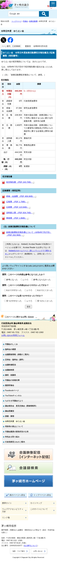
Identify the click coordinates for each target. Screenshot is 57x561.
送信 (28, 307)
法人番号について (30, 546)
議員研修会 (9, 385)
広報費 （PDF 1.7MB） (16, 202)
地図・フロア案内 (18, 551)
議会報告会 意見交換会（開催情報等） (21, 406)
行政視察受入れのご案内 (15, 442)
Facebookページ (12, 390)
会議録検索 (9, 370)
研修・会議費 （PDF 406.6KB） (20, 196)
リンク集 (6, 518)
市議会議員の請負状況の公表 (16, 432)
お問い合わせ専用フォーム (13, 335)
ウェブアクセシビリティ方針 (12, 510)
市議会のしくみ (11, 344)
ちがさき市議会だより (14, 401)
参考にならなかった (42, 280)
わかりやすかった (14, 290)
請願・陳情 (9, 416)
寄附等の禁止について (14, 426)
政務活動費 (33, 21)
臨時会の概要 (10, 349)
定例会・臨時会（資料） (15, 360)
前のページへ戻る (17, 495)
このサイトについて (39, 509)
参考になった (12, 280)
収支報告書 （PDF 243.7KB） (19, 182)
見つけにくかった (45, 301)
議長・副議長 (10, 375)
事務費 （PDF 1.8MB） (16, 218)
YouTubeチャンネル (13, 396)
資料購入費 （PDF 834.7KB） (19, 213)
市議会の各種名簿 (12, 380)
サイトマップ (36, 503)
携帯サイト (7, 503)
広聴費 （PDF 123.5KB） (17, 207)
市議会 (25, 21)
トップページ (16, 21)
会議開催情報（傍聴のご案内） (17, 354)
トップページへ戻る (42, 495)
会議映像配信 (10, 365)
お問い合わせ (37, 551)
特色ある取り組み (12, 437)
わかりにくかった (45, 290)
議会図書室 (9, 411)
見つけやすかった (14, 301)
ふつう (25, 280)
